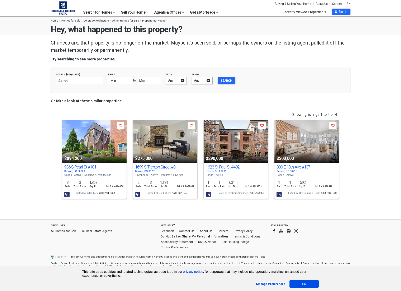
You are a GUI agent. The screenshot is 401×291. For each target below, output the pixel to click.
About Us (322, 3)
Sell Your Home (133, 12)
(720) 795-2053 (256, 193)
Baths (196, 74)
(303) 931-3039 (107, 193)
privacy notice (193, 272)
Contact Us (186, 231)
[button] (341, 12)
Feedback (167, 231)
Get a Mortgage (203, 12)
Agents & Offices (168, 12)
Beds (169, 74)
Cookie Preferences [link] (174, 247)
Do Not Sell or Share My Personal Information (194, 236)
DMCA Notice (207, 242)
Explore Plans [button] (257, 256)
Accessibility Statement (177, 242)
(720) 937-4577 (179, 193)
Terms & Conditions (246, 236)
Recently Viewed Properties (303, 12)
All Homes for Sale (64, 231)
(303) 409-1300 (328, 193)
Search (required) (68, 74)
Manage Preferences (270, 283)
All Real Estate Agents (97, 231)
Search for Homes (98, 12)
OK (304, 284)
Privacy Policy (243, 231)
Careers (337, 3)
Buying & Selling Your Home (293, 3)
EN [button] (348, 3)
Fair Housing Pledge (235, 242)
